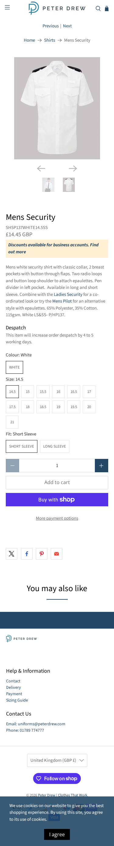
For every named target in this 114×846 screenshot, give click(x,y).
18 (27, 407)
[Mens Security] (57, 108)
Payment (14, 694)
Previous (51, 26)
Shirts (49, 40)
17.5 (12, 407)
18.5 (43, 407)
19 (58, 407)
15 (27, 391)
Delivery (13, 688)
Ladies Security (68, 294)
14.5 (12, 391)
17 (89, 391)
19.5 (74, 407)
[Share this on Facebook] (27, 554)
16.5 (74, 391)
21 (12, 422)
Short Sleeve (21, 446)
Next (67, 26)
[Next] (73, 168)
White (14, 367)
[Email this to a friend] (56, 554)
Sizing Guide (17, 700)
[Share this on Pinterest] (41, 554)
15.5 (43, 391)
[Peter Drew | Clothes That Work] (57, 8)
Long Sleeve (54, 446)
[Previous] (41, 168)
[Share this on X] (11, 554)
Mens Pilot (62, 301)
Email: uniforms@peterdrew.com (35, 724)
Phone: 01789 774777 (25, 730)
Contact (13, 681)
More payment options (57, 518)
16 (58, 391)
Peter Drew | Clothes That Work (62, 795)
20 (89, 407)
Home (29, 40)
